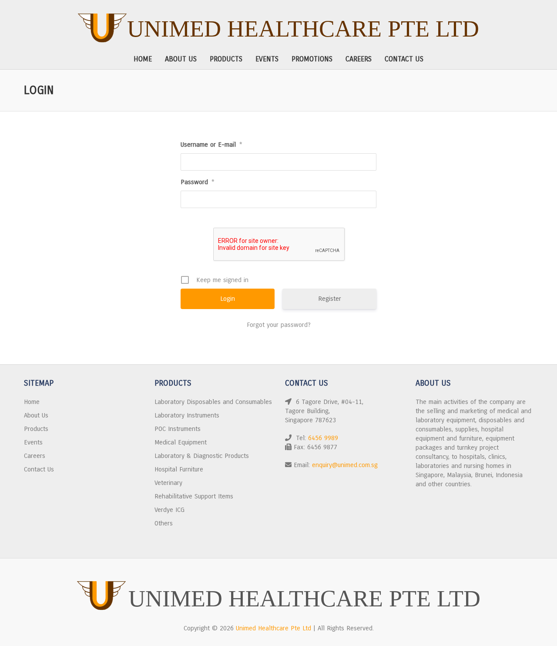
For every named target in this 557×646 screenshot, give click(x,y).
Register (329, 299)
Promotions (312, 59)
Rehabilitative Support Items (193, 496)
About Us (181, 59)
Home (143, 59)
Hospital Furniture (178, 469)
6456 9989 (323, 438)
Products (226, 59)
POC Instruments (177, 429)
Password (198, 182)
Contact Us (404, 59)
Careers (359, 59)
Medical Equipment (180, 442)
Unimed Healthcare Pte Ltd (303, 29)
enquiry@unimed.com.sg (345, 465)
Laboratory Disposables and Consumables (213, 402)
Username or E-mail (211, 144)
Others (163, 523)
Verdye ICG (169, 510)
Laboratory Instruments (186, 415)
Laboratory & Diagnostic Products (201, 456)
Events (266, 59)
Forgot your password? (279, 325)
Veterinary (168, 483)
